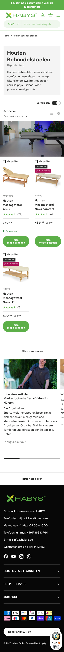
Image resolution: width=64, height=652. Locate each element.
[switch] (56, 647)
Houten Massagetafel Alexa (12, 205)
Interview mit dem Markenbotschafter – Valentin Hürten (25, 398)
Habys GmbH (18, 643)
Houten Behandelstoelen (25, 35)
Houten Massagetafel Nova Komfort (44, 205)
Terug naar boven (32, 478)
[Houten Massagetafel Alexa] (16, 178)
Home (6, 35)
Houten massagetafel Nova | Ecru (12, 298)
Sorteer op (10, 111)
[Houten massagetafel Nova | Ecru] (16, 271)
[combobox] (32, 24)
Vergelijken (43, 102)
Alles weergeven (32, 351)
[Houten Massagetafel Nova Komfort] (48, 178)
